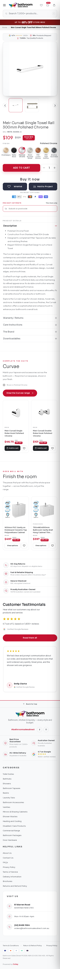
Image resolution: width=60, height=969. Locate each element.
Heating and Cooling (12, 821)
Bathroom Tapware (11, 788)
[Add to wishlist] (15, 186)
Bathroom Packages (12, 835)
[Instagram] (46, 729)
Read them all (30, 638)
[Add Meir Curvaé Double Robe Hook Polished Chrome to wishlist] (52, 448)
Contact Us (8, 858)
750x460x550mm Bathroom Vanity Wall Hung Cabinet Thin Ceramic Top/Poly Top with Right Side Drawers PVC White (43, 530)
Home (4, 27)
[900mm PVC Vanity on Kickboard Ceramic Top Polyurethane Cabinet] (15, 509)
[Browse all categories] (4, 5)
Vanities (6, 807)
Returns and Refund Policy (15, 886)
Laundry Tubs (9, 797)
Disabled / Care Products (14, 826)
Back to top (31, 704)
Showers (7, 783)
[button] (54, 5)
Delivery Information (12, 876)
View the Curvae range (18, 393)
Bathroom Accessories (13, 802)
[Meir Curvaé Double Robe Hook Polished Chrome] (44, 413)
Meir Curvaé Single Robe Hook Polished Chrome (14, 433)
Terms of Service (10, 872)
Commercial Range (11, 830)
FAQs (5, 862)
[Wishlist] (41, 5)
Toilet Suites (8, 774)
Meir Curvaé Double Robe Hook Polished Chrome (42, 433)
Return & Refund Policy (32, 946)
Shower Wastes (10, 816)
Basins (6, 793)
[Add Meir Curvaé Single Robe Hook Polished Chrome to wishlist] (24, 448)
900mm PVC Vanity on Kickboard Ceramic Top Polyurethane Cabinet (16, 530)
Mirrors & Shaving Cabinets (15, 812)
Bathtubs (7, 779)
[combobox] (31, 208)
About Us (7, 853)
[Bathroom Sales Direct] (20, 5)
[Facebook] (39, 729)
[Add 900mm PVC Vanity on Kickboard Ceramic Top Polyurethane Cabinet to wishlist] (24, 545)
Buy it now (30, 179)
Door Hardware (10, 840)
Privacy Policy (9, 867)
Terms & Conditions (11, 946)
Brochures (7, 881)
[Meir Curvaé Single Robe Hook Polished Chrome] (15, 413)
